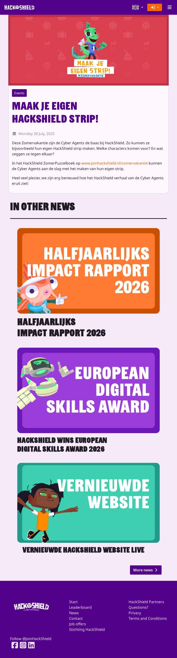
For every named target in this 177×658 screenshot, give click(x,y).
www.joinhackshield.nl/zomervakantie (114, 163)
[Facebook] (13, 645)
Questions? (138, 607)
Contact (76, 618)
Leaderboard (80, 607)
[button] (137, 7)
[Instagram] (21, 645)
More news (143, 570)
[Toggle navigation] (169, 7)
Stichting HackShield (87, 629)
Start (73, 601)
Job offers (77, 623)
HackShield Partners (146, 601)
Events (19, 93)
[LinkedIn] (30, 645)
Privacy (135, 612)
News (74, 612)
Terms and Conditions (148, 618)
